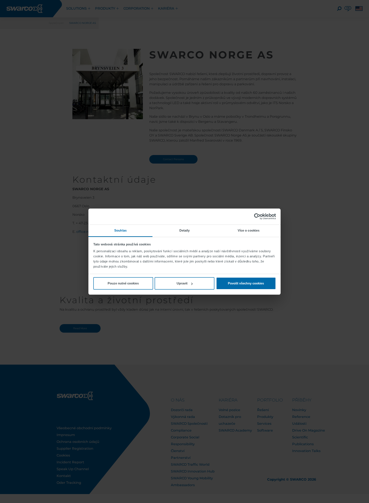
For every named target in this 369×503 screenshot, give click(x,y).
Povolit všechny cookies (246, 283)
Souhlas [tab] (120, 230)
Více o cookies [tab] (248, 230)
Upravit (182, 283)
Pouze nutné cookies (123, 283)
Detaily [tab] (184, 230)
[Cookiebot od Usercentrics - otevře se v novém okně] (257, 216)
